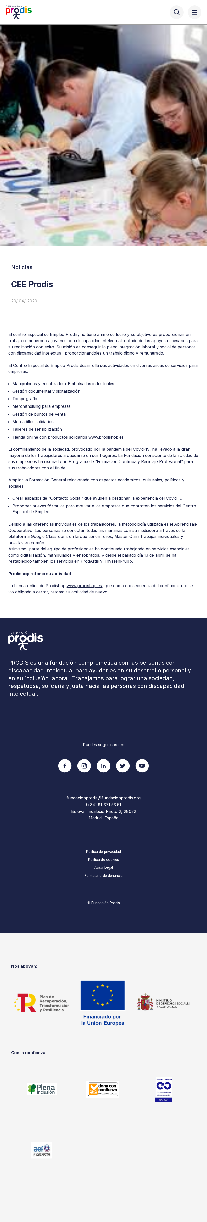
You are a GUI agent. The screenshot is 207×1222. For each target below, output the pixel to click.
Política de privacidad (103, 852)
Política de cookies (103, 860)
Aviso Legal (103, 867)
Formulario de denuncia (104, 876)
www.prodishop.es (106, 437)
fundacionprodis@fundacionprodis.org (104, 797)
